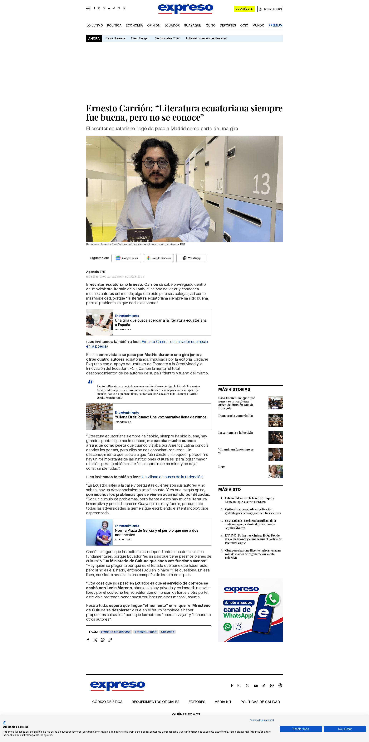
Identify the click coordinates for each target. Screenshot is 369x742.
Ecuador (172, 25)
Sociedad (167, 632)
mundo (258, 25)
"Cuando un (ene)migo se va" (235, 451)
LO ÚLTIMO (94, 25)
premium (276, 25)
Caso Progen (140, 38)
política (114, 25)
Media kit (223, 702)
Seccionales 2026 (167, 38)
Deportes (228, 25)
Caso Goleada (115, 38)
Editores (197, 702)
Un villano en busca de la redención (172, 477)
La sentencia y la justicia (235, 432)
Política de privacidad (261, 720)
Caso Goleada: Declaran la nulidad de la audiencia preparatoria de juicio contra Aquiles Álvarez (250, 524)
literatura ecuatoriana (115, 632)
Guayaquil (193, 25)
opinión (153, 25)
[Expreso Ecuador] (117, 689)
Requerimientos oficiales (156, 702)
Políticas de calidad (260, 702)
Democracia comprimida (235, 415)
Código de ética (107, 702)
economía (134, 25)
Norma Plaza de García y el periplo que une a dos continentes (156, 532)
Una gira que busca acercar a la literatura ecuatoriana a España (161, 322)
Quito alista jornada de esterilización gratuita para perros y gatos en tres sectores (253, 511)
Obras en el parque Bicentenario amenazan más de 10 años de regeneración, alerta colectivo (253, 554)
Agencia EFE (95, 271)
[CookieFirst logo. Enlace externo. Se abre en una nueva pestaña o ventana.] (4, 723)
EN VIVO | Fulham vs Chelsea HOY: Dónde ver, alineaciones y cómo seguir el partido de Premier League (253, 539)
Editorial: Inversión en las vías (206, 38)
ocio (244, 25)
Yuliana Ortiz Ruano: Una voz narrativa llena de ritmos (160, 417)
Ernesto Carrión (145, 632)
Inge (221, 466)
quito (211, 25)
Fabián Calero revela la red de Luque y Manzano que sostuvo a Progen (249, 500)
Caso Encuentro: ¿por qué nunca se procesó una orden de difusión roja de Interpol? (236, 403)
